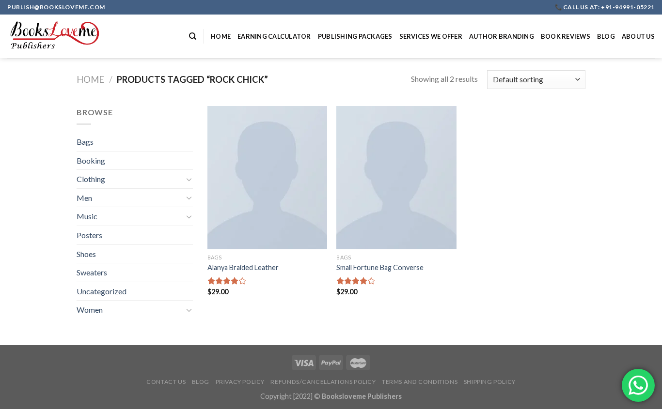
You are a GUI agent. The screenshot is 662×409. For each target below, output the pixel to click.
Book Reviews (565, 36)
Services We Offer (430, 36)
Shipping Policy (490, 381)
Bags (85, 141)
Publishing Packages (355, 36)
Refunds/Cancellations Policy (323, 381)
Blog (606, 36)
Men (84, 197)
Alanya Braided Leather (243, 267)
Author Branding (501, 36)
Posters (89, 235)
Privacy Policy (240, 381)
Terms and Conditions (419, 381)
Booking (91, 160)
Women (90, 309)
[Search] (192, 36)
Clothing (91, 178)
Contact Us (166, 381)
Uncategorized (101, 291)
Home (221, 36)
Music (87, 216)
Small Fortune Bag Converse (380, 267)
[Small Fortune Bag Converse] (396, 177)
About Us (638, 36)
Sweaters (92, 272)
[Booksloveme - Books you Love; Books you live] (55, 36)
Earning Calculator (274, 36)
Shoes (86, 253)
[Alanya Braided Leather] (267, 177)
